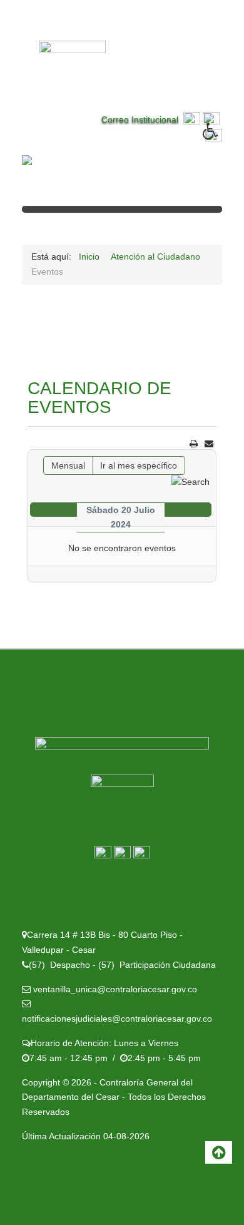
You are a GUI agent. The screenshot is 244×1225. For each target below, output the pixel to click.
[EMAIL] (209, 443)
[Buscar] (190, 482)
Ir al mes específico (138, 465)
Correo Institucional (142, 120)
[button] (223, 140)
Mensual (68, 465)
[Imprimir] (194, 443)
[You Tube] (141, 854)
